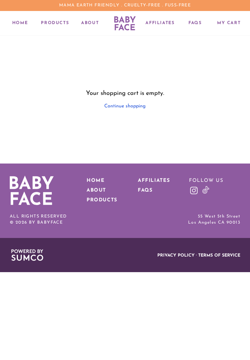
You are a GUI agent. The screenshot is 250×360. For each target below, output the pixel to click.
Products (55, 23)
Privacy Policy (176, 255)
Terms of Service (219, 255)
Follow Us (206, 180)
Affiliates (159, 23)
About (90, 23)
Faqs (195, 23)
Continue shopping (125, 106)
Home (20, 23)
